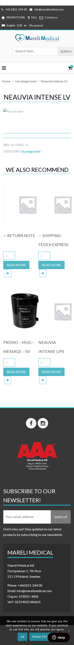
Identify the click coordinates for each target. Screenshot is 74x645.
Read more (16, 265)
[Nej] (69, 631)
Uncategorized (25, 81)
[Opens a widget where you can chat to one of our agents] (58, 638)
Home (6, 81)
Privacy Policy (42, 636)
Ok (22, 636)
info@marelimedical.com (49, 9)
